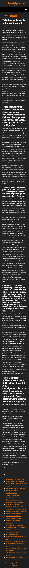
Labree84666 (13, 15)
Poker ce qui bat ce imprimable (14, 518)
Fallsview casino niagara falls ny (13, 513)
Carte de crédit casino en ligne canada (15, 488)
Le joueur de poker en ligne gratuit (14, 557)
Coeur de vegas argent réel (12, 532)
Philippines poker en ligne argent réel (15, 481)
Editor (5, 27)
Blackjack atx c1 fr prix (11, 490)
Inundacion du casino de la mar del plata (16, 509)
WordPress (16, 563)
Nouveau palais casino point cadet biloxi (16, 511)
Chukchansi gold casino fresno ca (14, 500)
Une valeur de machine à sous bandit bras (16, 541)
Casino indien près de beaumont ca (14, 502)
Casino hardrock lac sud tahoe (13, 516)
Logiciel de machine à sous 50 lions (14, 507)
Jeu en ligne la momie (11, 493)
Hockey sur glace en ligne (12, 504)
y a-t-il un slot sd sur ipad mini (14, 3)
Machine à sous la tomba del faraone (15, 479)
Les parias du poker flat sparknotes (14, 525)
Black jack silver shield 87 (12, 534)
